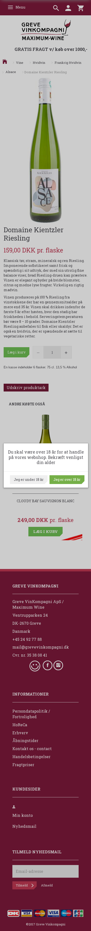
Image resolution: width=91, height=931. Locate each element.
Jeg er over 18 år (67, 479)
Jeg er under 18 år (29, 479)
